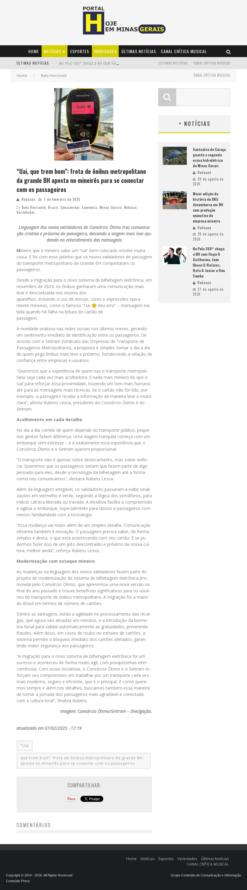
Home (33, 51)
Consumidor (70, 207)
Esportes (79, 51)
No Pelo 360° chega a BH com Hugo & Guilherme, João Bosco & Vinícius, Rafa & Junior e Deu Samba (209, 262)
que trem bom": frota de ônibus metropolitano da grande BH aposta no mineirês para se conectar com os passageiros (81, 760)
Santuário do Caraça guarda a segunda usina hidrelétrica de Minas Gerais (209, 157)
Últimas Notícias (138, 51)
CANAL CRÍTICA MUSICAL (184, 51)
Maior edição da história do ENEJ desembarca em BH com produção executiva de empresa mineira (208, 207)
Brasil (53, 207)
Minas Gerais (111, 207)
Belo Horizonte (34, 207)
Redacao (28, 199)
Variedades (105, 51)
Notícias (52, 51)
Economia (89, 207)
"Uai (24, 745)
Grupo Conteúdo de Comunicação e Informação (206, 875)
